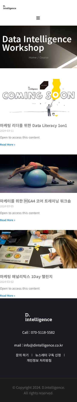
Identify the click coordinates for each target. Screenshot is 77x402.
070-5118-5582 (43, 332)
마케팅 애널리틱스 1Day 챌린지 (26, 276)
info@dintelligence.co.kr (43, 345)
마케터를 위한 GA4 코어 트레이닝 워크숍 (35, 201)
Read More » (7, 144)
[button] (38, 18)
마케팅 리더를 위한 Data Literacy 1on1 (33, 125)
